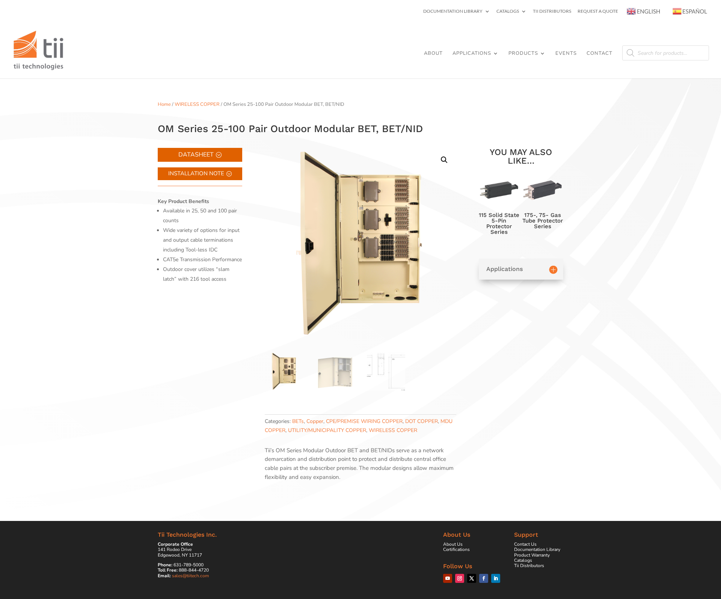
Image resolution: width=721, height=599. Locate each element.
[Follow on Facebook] (483, 578)
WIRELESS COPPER (197, 104)
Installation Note (196, 173)
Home (164, 104)
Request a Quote (598, 11)
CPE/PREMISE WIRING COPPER (364, 421)
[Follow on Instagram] (459, 578)
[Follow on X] (471, 578)
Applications (472, 54)
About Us (453, 544)
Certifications (456, 549)
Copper (314, 421)
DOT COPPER (421, 421)
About (433, 54)
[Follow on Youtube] (447, 578)
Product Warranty (532, 555)
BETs (298, 421)
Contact (599, 54)
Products (523, 54)
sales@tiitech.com (190, 576)
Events (566, 54)
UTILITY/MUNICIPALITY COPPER (327, 430)
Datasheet (196, 155)
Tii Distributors (552, 11)
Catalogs (507, 11)
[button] (444, 160)
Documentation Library (453, 11)
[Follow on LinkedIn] (495, 578)
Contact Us (525, 544)
